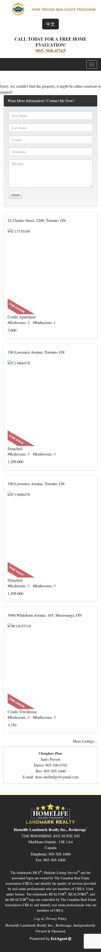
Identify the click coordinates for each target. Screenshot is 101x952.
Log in (39, 918)
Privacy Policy (56, 918)
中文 (50, 24)
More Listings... (85, 741)
